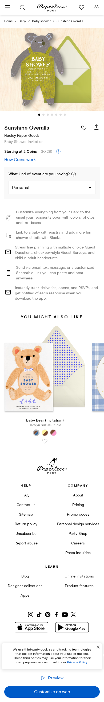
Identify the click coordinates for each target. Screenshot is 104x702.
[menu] (7, 7)
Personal (20, 187)
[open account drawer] (96, 7)
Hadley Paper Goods (21, 135)
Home (8, 21)
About (78, 495)
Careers (78, 543)
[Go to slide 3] (48, 115)
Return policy (26, 524)
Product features (79, 586)
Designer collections (25, 586)
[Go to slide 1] (39, 115)
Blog (25, 576)
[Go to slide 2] (43, 115)
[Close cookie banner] (98, 647)
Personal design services (78, 524)
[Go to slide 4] (52, 115)
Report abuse (26, 543)
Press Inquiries (78, 553)
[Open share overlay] (96, 127)
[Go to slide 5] (56, 115)
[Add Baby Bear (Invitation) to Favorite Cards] (45, 441)
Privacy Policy (77, 662)
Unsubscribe (26, 533)
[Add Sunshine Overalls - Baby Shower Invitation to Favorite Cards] (84, 128)
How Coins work (20, 159)
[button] (73, 174)
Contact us (26, 505)
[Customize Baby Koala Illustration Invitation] (52, 69)
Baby (22, 21)
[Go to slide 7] (65, 115)
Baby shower (41, 21)
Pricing (78, 505)
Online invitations (79, 576)
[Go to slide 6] (60, 115)
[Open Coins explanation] (58, 151)
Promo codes (78, 514)
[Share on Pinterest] (48, 614)
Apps (25, 595)
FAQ (26, 495)
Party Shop (78, 533)
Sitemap (26, 514)
